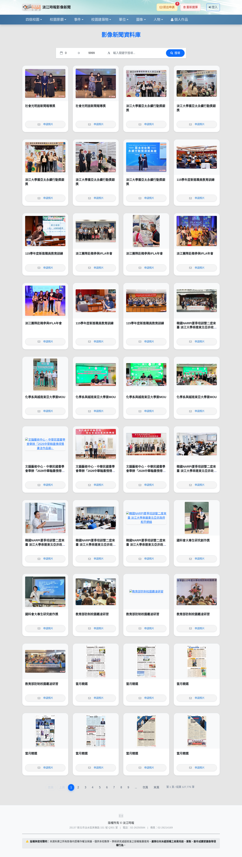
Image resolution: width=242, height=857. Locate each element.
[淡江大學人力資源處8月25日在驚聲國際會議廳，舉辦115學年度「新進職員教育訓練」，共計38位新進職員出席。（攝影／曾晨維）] (146, 301)
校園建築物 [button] (99, 19)
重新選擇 (192, 7)
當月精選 (82, 684)
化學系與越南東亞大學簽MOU (45, 397)
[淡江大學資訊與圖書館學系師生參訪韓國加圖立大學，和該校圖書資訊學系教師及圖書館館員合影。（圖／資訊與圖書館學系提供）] (96, 231)
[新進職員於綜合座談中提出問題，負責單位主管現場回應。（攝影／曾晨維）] (96, 301)
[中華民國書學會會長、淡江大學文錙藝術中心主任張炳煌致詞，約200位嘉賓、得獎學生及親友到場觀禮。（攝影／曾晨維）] (45, 444)
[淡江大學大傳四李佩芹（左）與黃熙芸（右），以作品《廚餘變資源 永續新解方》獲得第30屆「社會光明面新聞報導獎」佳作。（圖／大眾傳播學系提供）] (45, 83)
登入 (215, 7)
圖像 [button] (139, 19)
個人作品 (181, 19)
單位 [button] (122, 19)
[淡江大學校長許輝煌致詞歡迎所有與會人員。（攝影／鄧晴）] (197, 592)
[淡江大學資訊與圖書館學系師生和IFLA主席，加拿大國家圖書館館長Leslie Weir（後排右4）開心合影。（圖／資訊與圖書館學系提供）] (197, 231)
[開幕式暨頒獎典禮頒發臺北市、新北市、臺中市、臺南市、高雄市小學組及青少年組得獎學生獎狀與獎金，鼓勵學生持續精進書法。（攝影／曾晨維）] (96, 444)
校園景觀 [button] (57, 19)
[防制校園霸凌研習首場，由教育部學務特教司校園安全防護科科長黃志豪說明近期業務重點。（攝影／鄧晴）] (96, 592)
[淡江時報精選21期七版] (146, 661)
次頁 (145, 787)
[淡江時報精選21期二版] (197, 731)
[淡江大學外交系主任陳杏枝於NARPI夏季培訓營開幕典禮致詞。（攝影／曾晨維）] (197, 444)
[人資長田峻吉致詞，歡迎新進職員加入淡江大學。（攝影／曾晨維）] (197, 157)
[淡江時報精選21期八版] (96, 661)
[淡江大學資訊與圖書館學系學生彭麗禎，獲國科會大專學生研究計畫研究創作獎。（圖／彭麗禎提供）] (45, 592)
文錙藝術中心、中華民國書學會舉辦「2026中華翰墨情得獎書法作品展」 (45, 471)
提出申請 (170, 6)
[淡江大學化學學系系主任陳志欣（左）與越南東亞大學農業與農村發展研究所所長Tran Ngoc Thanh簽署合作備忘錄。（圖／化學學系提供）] (96, 374)
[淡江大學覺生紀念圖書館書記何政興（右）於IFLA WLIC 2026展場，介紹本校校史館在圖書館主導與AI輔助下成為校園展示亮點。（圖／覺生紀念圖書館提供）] (146, 231)
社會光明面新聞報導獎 (40, 106)
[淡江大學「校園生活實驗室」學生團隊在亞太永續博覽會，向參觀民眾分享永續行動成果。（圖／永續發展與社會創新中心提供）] (197, 83)
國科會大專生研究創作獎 (193, 540)
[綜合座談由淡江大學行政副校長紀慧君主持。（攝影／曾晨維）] (45, 231)
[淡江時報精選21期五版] (45, 731)
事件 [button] (77, 19)
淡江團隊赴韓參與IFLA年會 (94, 253)
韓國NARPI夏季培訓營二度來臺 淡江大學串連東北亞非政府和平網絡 (197, 327)
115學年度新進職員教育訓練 (196, 179)
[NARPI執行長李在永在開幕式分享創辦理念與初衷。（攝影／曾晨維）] (45, 518)
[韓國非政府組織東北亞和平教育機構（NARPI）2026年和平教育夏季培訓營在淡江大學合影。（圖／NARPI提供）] (197, 301)
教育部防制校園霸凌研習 (92, 614)
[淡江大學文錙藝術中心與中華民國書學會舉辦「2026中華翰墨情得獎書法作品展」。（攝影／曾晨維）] (146, 444)
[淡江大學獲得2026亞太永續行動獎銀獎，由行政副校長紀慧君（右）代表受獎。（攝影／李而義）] (146, 157)
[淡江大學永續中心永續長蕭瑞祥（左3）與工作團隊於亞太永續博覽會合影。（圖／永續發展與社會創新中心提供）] (45, 157)
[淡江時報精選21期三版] (146, 731)
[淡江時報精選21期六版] (197, 661)
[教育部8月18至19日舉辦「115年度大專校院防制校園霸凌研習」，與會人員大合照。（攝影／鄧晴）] (45, 661)
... (136, 787)
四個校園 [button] (33, 19)
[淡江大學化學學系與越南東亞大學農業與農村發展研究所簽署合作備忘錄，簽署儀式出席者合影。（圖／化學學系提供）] (197, 374)
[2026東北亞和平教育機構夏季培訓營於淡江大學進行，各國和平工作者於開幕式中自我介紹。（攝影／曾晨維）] (96, 518)
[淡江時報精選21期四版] (96, 731)
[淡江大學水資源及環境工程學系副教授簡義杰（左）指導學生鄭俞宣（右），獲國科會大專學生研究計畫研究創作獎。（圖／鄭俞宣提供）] (197, 518)
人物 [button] (157, 19)
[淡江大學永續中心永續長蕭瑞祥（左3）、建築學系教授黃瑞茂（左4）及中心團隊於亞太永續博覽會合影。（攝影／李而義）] (146, 83)
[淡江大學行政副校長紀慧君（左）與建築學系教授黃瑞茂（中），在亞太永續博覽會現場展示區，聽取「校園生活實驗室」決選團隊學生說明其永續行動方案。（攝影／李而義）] (96, 157)
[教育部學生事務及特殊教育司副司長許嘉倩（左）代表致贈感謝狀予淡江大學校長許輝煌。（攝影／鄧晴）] (146, 592)
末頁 (156, 787)
